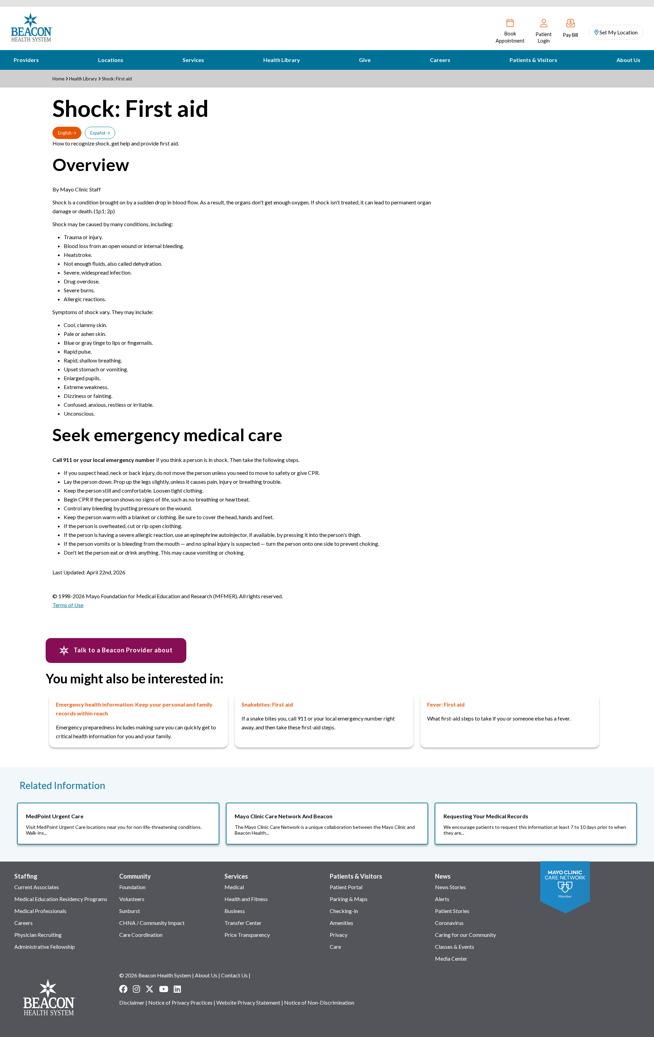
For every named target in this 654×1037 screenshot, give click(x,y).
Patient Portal (346, 887)
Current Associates (36, 887)
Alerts (442, 899)
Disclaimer (131, 1002)
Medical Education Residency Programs (60, 899)
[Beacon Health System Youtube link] (163, 989)
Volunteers (131, 899)
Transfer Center (243, 922)
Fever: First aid (446, 704)
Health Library (281, 60)
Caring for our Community (465, 934)
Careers (440, 60)
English (65, 133)
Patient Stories (452, 911)
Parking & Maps (349, 899)
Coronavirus (449, 922)
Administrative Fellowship (44, 946)
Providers (26, 60)
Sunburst (129, 911)
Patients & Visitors (533, 60)
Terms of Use (67, 605)
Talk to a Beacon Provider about (122, 650)
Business (234, 911)
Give (365, 60)
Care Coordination (140, 934)
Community (135, 876)
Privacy (338, 934)
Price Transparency (247, 934)
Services (193, 60)
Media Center (451, 958)
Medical (234, 887)
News (443, 876)
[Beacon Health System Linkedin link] (177, 989)
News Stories (450, 887)
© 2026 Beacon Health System (155, 975)
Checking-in (344, 911)
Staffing (25, 876)
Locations (110, 60)
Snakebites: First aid (267, 704)
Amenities (341, 922)
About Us (628, 60)
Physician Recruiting (38, 934)
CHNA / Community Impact (152, 922)
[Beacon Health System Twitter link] (149, 989)
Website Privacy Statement (248, 1002)
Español (98, 133)
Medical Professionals (40, 911)
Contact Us (234, 975)
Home (58, 78)
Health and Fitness (246, 899)
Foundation (132, 887)
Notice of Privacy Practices (180, 1002)
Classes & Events (454, 946)
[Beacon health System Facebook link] (123, 989)
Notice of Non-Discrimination (319, 1002)
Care (335, 946)
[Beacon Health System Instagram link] (136, 989)
